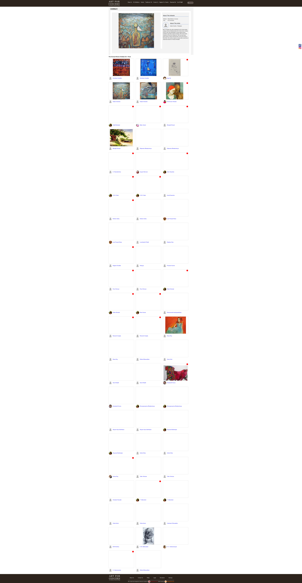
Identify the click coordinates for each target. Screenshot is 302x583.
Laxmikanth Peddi (144, 242)
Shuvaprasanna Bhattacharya (147, 406)
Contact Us (155, 2)
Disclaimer (162, 577)
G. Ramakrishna (117, 171)
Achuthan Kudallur (117, 78)
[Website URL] (114, 3)
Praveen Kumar (171, 265)
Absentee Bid (173, 2)
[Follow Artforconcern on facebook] (300, 45)
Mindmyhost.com (170, 581)
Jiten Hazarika (170, 171)
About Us (130, 2)
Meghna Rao (170, 242)
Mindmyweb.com (154, 581)
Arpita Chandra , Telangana (176, 26)
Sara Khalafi (116, 382)
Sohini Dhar (143, 453)
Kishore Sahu (116, 218)
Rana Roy (169, 335)
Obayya (142, 265)
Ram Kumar (143, 312)
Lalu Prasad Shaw (171, 218)
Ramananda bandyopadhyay (174, 312)
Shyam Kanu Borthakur (118, 429)
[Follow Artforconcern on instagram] (300, 48)
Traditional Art (148, 2)
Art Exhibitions (136, 2)
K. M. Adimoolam (144, 546)
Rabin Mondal (170, 289)
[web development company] (149, 581)
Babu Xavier (143, 125)
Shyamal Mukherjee (172, 429)
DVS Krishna (116, 546)
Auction (142, 2)
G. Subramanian (117, 570)
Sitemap (170, 577)
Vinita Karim (116, 523)
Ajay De (169, 78)
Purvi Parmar (116, 289)
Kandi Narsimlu (171, 195)
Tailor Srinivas (143, 476)
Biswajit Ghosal (171, 125)
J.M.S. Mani (116, 195)
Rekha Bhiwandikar (145, 359)
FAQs (148, 577)
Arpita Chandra (116, 101)
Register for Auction (164, 2)
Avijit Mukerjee (116, 125)
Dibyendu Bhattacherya (146, 148)
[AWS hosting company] (166, 581)
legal (154, 577)
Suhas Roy (115, 476)
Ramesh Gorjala (117, 335)
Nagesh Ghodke (117, 265)
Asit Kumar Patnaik (171, 101)
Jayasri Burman (144, 171)
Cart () (179, 2)
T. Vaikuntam (143, 499)
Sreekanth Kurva (171, 382)
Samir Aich (169, 359)
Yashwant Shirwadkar (172, 523)
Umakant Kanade (117, 499)
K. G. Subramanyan (172, 546)
